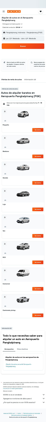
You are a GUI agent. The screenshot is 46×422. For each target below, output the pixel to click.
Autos (19, 413)
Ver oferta (38, 130)
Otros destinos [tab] (22, 349)
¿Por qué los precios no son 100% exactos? (19, 402)
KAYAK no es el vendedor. (12, 395)
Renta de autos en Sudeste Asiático (21, 415)
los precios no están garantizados (12, 388)
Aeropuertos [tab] (9, 349)
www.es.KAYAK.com (9, 413)
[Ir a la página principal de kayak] (14, 11)
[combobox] (13, 24)
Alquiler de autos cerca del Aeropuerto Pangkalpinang (18, 365)
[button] (3, 11)
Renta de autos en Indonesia (31, 413)
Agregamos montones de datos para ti (17, 398)
